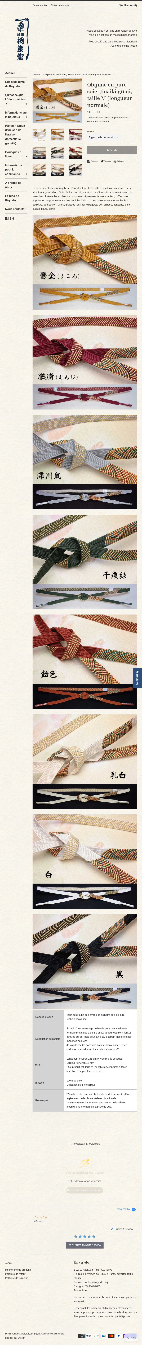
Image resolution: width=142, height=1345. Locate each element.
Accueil (10, 73)
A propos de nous (13, 185)
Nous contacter (15, 209)
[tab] (122, 1229)
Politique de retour (15, 1273)
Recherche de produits (18, 1269)
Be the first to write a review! (84, 1190)
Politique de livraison (16, 1277)
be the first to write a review (85, 1245)
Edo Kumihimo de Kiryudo (15, 84)
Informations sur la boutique (16, 115)
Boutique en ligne (16, 154)
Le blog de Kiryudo (12, 198)
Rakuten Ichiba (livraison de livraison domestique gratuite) (15, 134)
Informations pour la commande (16, 170)
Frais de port (112, 117)
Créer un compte (60, 5)
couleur (90, 131)
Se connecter (40, 5)
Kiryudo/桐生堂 (33, 1334)
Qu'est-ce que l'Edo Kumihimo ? (16, 99)
